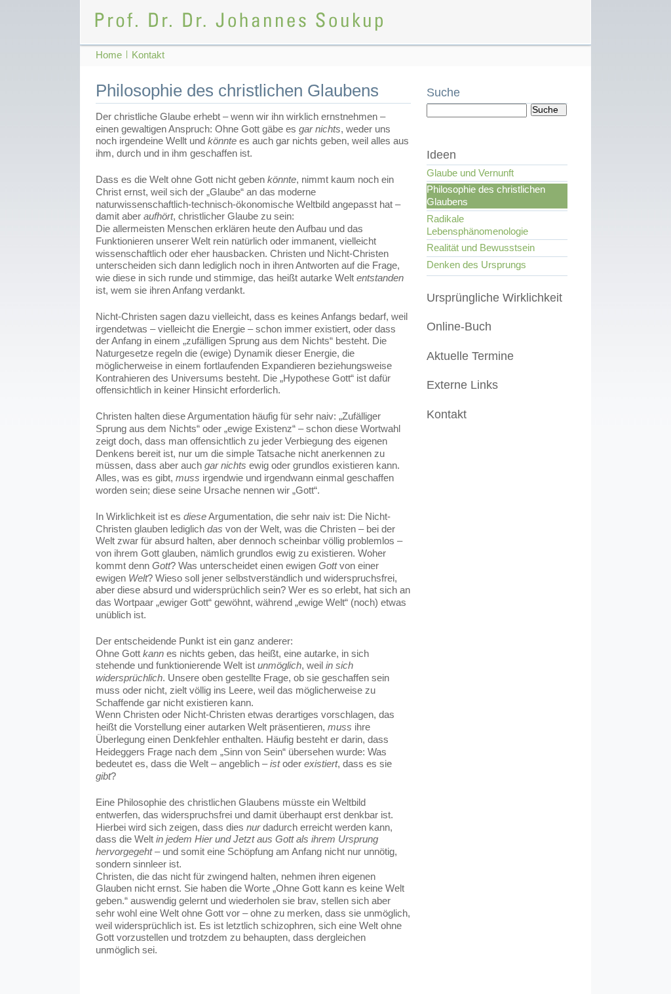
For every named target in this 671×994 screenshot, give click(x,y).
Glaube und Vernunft (470, 172)
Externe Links (462, 384)
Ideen (441, 154)
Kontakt (447, 414)
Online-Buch (459, 326)
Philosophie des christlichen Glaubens (486, 195)
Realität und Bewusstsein (481, 247)
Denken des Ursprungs (476, 264)
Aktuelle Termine (470, 356)
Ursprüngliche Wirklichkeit (494, 297)
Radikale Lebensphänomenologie (477, 225)
